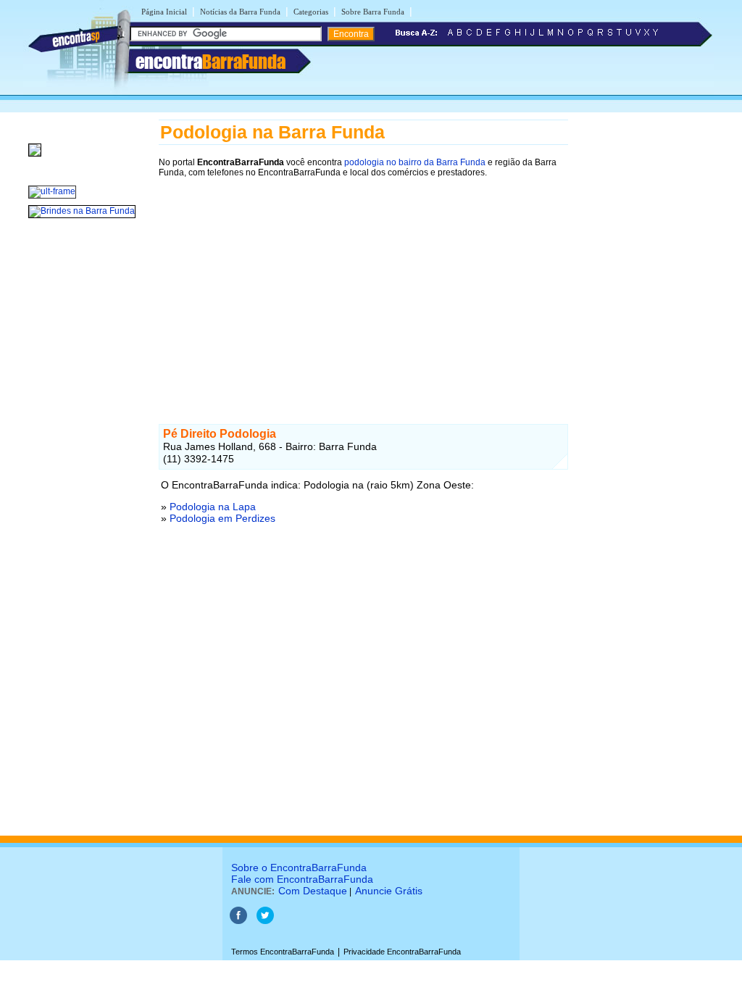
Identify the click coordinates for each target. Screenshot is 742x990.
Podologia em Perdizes (222, 518)
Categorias (310, 11)
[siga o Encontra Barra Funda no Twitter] (265, 921)
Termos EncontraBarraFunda (282, 951)
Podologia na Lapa (213, 506)
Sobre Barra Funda (372, 11)
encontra (210, 61)
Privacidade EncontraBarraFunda (402, 951)
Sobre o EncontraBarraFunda (299, 867)
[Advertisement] (363, 287)
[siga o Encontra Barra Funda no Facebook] (238, 921)
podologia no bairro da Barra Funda (414, 162)
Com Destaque (312, 891)
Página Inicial (164, 11)
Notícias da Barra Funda (240, 11)
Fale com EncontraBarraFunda (302, 879)
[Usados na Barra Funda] (34, 157)
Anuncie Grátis (388, 891)
